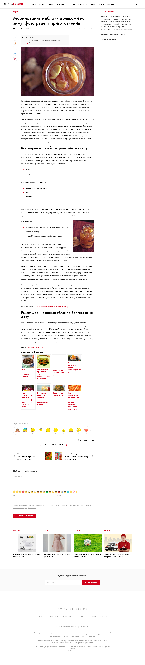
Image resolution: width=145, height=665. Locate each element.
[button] (14, 456)
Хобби (92, 4)
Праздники (111, 4)
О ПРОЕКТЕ (41, 616)
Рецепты (16, 12)
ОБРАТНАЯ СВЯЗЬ (70, 616)
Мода (41, 4)
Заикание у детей (118, 26)
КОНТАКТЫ (54, 616)
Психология (82, 4)
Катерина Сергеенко (35, 348)
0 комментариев (87, 440)
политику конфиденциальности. (24, 508)
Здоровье (71, 4)
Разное (101, 4)
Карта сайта (72, 650)
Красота (33, 4)
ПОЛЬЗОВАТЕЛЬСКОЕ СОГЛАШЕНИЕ (94, 616)
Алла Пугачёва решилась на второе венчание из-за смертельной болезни (114, 36)
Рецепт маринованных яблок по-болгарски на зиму (48, 43)
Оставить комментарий (53, 445)
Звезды (50, 4)
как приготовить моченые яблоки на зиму (51, 306)
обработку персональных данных (73, 505)
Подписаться (91, 582)
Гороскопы (60, 4)
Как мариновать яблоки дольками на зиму (45, 40)
